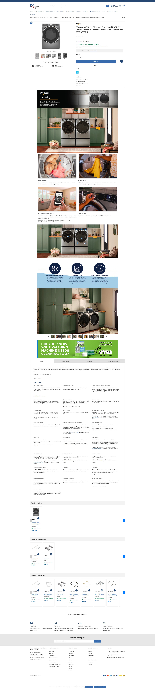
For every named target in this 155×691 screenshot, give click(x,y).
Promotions (51, 655)
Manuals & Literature (113, 361)
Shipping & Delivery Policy (54, 664)
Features (42, 361)
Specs (65, 361)
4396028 (45, 560)
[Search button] (107, 6)
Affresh (70, 668)
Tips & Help (108, 11)
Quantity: (78, 54)
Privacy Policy (52, 662)
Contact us (51, 651)
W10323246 (97, 596)
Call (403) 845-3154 (113, 655)
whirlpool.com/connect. (97, 417)
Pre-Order (90, 664)
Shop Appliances (38, 11)
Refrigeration (91, 655)
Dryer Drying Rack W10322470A (48, 595)
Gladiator (71, 657)
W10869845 (33, 561)
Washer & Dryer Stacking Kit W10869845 (34, 559)
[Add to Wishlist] (121, 61)
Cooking (90, 651)
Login (112, 6)
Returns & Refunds (53, 657)
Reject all (89, 686)
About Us (51, 653)
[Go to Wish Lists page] (120, 6)
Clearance (90, 662)
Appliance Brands (49, 11)
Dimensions (89, 361)
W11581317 (84, 597)
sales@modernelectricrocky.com (116, 657)
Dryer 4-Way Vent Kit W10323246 (99, 595)
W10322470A (46, 596)
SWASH (70, 666)
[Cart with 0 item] (123, 6)
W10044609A (72, 598)
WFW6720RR (33, 526)
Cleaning (90, 653)
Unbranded (71, 655)
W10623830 (110, 597)
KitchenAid (71, 651)
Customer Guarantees (54, 666)
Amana (70, 662)
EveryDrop (71, 664)
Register (116, 6)
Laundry (90, 657)
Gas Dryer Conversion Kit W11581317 (85, 595)
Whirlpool (71, 653)
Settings (80, 686)
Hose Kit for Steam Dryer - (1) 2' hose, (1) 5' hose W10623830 (112, 595)
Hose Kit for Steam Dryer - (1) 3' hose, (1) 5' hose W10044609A (74, 595)
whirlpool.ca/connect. (74, 432)
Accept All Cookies (99, 686)
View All (70, 670)
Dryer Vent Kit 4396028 (47, 558)
